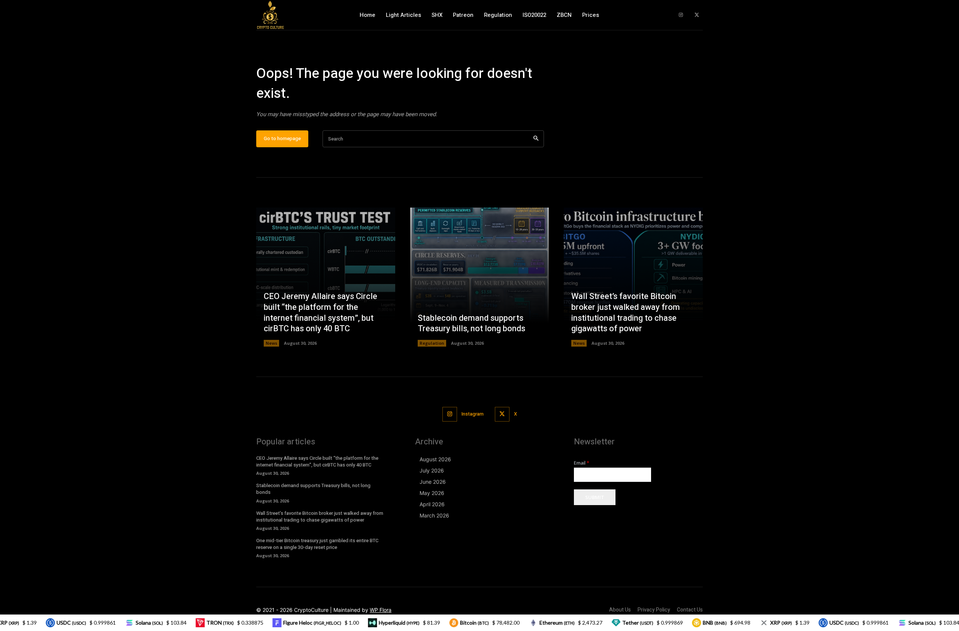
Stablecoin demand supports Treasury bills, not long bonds (471, 323)
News (271, 343)
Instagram (473, 413)
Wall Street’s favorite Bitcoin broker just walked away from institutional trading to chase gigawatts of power (625, 312)
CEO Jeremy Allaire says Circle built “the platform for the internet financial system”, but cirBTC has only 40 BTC (320, 312)
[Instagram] (681, 15)
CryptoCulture (311, 610)
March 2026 (434, 515)
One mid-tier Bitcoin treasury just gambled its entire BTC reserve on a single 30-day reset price (317, 544)
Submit (594, 497)
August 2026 (435, 459)
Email (581, 463)
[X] (696, 15)
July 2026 (432, 470)
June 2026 (433, 481)
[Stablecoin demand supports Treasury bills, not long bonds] (479, 277)
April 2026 (432, 504)
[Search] (536, 138)
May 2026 (432, 493)
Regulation (432, 343)
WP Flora (380, 610)
